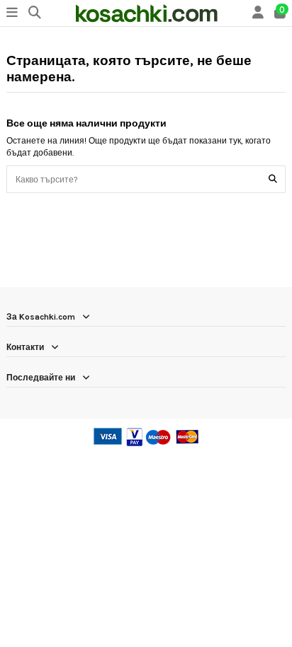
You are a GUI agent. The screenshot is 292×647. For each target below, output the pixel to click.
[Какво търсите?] (273, 179)
